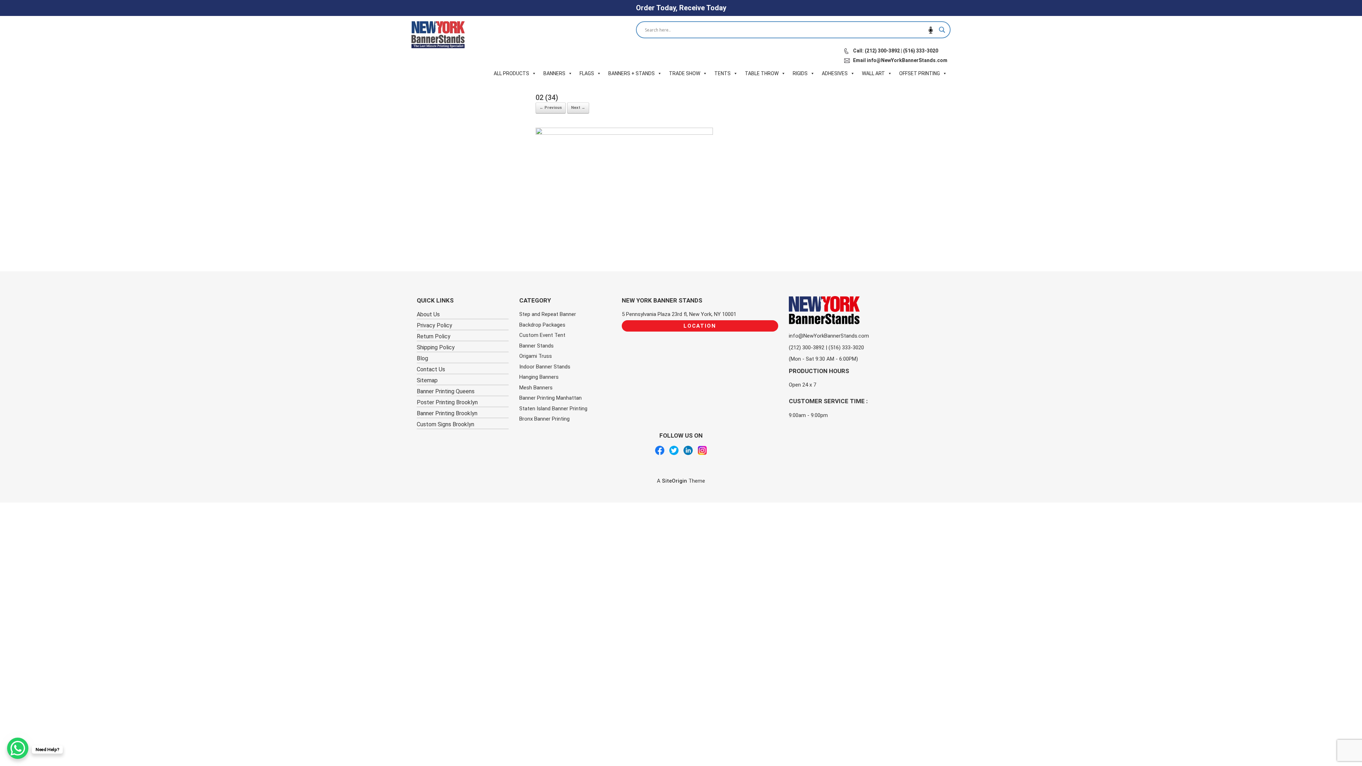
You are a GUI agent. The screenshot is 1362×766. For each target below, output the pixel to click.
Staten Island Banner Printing (553, 408)
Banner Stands (536, 346)
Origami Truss (535, 356)
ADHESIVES (835, 73)
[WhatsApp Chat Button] (17, 748)
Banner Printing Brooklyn (447, 413)
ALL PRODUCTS (511, 73)
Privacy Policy (434, 325)
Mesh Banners (536, 387)
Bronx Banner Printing (544, 419)
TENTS (722, 73)
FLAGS (587, 73)
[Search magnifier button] (942, 30)
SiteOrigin (674, 481)
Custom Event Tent (542, 335)
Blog (422, 358)
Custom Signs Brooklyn (445, 424)
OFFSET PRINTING (919, 73)
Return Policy (433, 336)
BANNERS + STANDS (631, 73)
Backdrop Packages (542, 325)
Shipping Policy (436, 347)
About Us (428, 314)
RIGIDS (800, 73)
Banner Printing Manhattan (550, 398)
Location (699, 326)
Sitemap (427, 380)
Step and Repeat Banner (547, 314)
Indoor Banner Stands (544, 366)
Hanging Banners (539, 377)
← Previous (550, 107)
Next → (578, 107)
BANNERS (554, 73)
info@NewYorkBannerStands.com (829, 336)
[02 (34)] (624, 132)
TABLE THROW (762, 73)
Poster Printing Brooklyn (447, 402)
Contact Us (431, 369)
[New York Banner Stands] (438, 34)
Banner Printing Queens (446, 391)
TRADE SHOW (684, 73)
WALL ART (873, 73)
